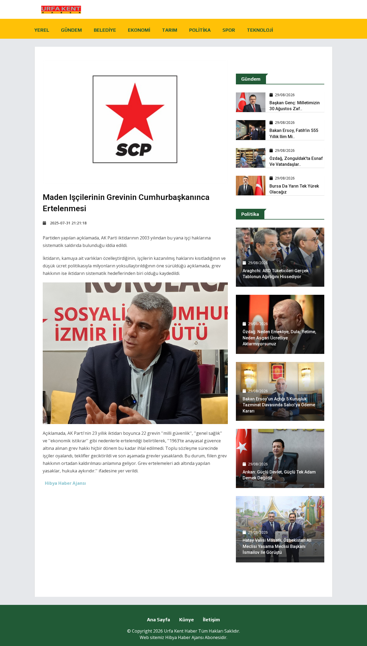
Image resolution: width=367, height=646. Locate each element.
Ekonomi (139, 30)
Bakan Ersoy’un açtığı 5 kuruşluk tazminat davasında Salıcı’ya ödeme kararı (279, 405)
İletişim (211, 619)
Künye (186, 619)
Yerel (41, 30)
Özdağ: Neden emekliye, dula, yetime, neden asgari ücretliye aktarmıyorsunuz (279, 337)
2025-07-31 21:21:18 (68, 222)
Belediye (105, 30)
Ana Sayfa (158, 619)
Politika (200, 30)
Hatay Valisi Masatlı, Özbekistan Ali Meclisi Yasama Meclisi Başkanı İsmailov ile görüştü (277, 546)
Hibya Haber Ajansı (184, 637)
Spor (228, 30)
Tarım (169, 30)
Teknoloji (260, 30)
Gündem (71, 30)
